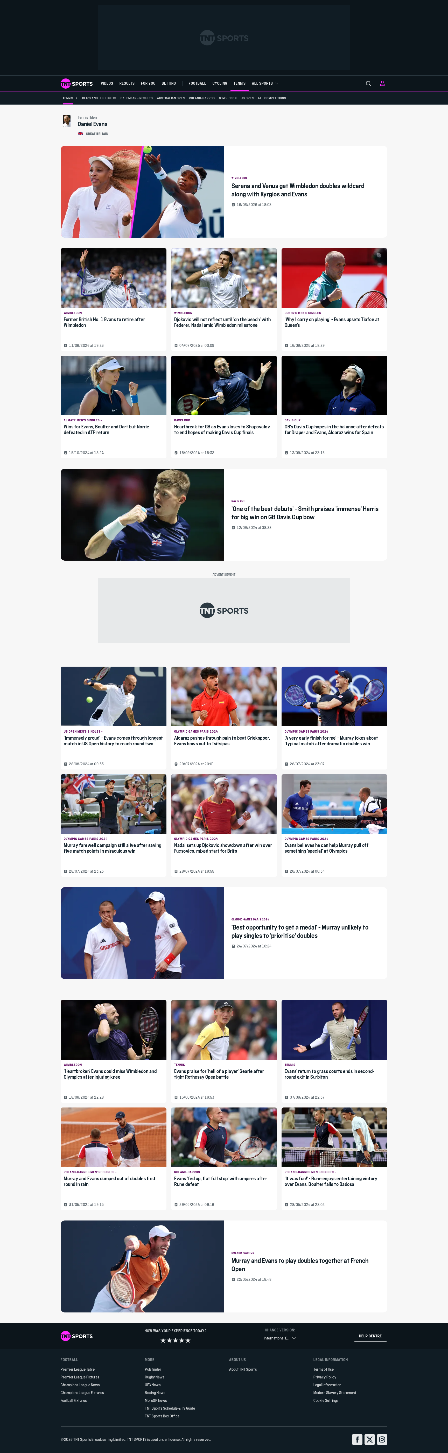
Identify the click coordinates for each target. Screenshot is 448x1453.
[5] (188, 1340)
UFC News (152, 1385)
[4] (182, 1340)
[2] (169, 1340)
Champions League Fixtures (82, 1392)
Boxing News (155, 1392)
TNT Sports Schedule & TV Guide (170, 1408)
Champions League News (80, 1385)
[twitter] (370, 1439)
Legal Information (327, 1385)
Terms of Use (323, 1369)
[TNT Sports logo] (77, 83)
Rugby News (154, 1377)
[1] (163, 1340)
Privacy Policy (324, 1377)
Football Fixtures (74, 1400)
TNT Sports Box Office (162, 1416)
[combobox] (280, 1338)
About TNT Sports (243, 1369)
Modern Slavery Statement (334, 1392)
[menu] (368, 83)
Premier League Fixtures (80, 1377)
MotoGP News (156, 1400)
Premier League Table (78, 1369)
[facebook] (357, 1439)
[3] (175, 1340)
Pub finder (153, 1369)
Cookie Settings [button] (326, 1400)
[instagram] (382, 1439)
